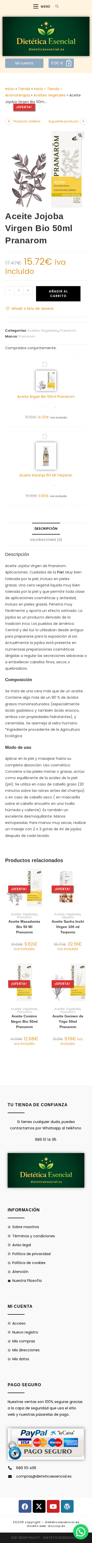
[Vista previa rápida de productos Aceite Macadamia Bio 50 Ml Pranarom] (42, 877)
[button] (80, 135)
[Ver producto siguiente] (83, 121)
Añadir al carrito (58, 293)
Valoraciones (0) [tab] (46, 540)
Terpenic (67, 917)
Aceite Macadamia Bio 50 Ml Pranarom (24, 926)
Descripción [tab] (45, 528)
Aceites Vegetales (49, 95)
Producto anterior (27, 121)
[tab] (46, 680)
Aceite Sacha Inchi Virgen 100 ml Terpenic (68, 926)
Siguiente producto (63, 121)
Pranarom (68, 330)
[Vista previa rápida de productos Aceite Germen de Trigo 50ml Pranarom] (85, 971)
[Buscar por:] (55, 6)
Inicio (9, 88)
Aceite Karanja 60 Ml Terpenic (46, 475)
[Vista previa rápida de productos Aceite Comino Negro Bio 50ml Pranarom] (42, 971)
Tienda (24, 88)
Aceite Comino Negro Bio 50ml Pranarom (24, 1021)
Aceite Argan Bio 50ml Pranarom (46, 396)
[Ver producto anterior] (8, 121)
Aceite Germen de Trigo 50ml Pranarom (67, 1021)
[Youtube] (53, 1506)
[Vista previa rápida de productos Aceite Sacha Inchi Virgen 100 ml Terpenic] (85, 877)
